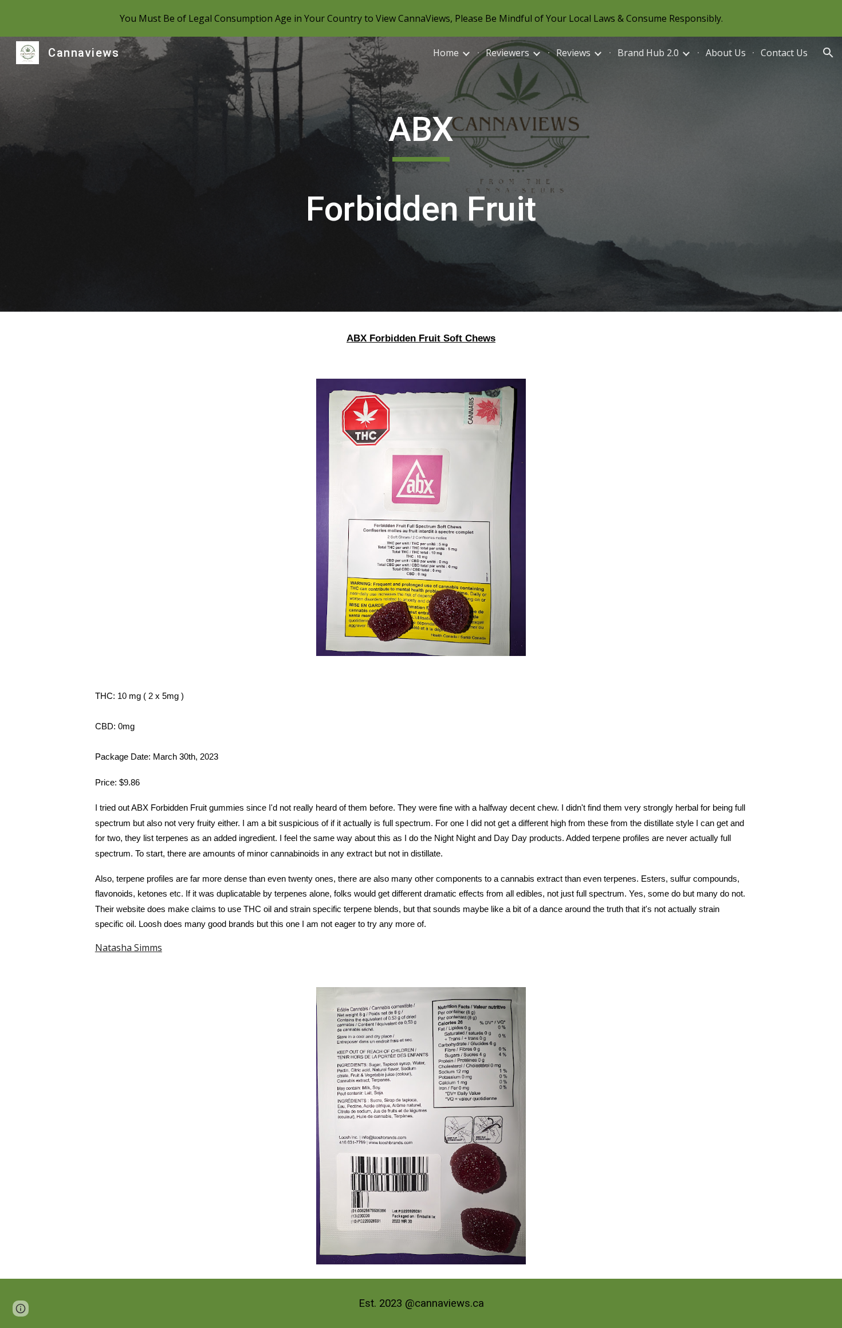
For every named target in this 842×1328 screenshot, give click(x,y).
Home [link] (446, 52)
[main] (421, 174)
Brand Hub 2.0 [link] (648, 52)
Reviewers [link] (507, 52)
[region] (421, 18)
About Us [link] (726, 52)
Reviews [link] (573, 52)
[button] (828, 52)
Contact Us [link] (784, 52)
